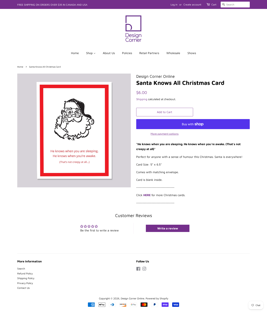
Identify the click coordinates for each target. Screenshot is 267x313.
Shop (90, 53)
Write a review (167, 228)
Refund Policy (25, 273)
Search (21, 268)
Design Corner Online (132, 298)
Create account (192, 4)
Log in (174, 4)
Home (75, 53)
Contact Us (23, 287)
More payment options (165, 133)
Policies (127, 53)
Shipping (141, 99)
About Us (109, 53)
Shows (191, 53)
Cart (213, 4)
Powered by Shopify (157, 298)
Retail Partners (149, 53)
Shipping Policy (25, 278)
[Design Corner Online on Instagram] (144, 269)
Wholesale (173, 53)
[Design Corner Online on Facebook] (138, 269)
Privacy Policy (25, 283)
